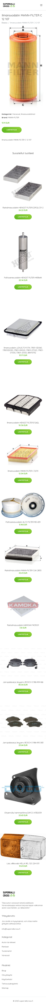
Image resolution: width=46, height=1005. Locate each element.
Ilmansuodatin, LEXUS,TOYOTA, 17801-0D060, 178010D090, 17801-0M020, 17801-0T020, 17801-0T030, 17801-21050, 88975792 (23, 350)
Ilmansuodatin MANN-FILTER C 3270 (23, 471)
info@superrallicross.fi (11, 929)
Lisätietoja (12, 130)
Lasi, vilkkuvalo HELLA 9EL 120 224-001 (23, 863)
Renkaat (5, 947)
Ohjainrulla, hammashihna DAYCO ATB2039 (23, 813)
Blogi (4, 971)
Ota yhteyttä (7, 975)
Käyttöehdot (7, 979)
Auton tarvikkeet (8, 942)
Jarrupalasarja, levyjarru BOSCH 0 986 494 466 (23, 682)
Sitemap (5, 988)
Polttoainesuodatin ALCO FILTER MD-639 (23, 522)
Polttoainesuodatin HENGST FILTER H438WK (23, 277)
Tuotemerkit (7, 951)
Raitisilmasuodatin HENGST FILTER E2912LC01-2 (23, 207)
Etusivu (4, 23)
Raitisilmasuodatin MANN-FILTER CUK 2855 (23, 570)
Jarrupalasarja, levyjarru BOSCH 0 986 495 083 (23, 742)
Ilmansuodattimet (28, 114)
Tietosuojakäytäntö (10, 984)
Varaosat (16, 114)
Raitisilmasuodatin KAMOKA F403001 (23, 625)
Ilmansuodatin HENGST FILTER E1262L (23, 423)
